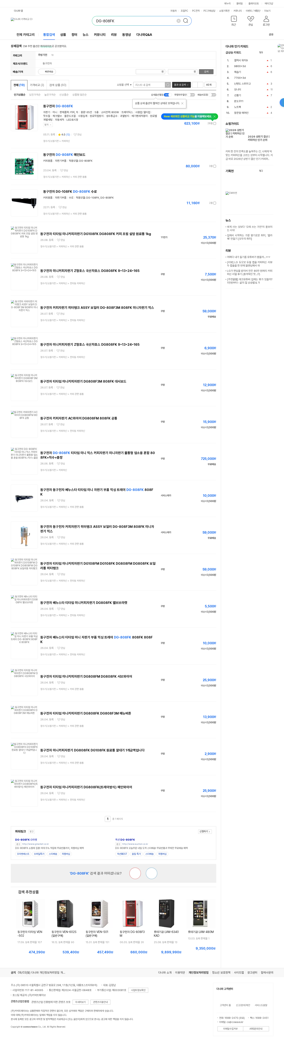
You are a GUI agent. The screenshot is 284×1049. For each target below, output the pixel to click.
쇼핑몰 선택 (123, 84)
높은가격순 (50, 94)
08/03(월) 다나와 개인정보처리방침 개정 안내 (44, 972)
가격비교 (37, 85)
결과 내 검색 (180, 84)
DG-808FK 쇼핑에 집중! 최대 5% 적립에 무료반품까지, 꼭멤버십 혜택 (49, 848)
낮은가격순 (35, 94)
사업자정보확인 (138, 990)
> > (64, 176)
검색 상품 (57, 85)
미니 (55, 112)
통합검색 (49, 35)
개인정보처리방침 (199, 972)
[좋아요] (151, 873)
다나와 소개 (165, 972)
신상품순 (64, 94)
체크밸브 (57, 116)
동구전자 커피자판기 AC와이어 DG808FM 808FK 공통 (78, 418)
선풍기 (237, 95)
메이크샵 (269, 3)
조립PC (184, 10)
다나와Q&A (144, 35)
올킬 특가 (136, 853)
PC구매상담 (209, 10)
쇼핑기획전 (224, 10)
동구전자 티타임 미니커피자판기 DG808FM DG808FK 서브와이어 (86, 676)
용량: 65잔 (86, 112)
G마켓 (26, 839)
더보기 (267, 10)
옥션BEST (122, 853)
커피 (72, 112)
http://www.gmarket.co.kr (35, 844)
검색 (206, 71)
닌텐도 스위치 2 (242, 83)
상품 (63, 35)
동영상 (126, 35)
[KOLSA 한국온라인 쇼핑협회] (18, 1036)
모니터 (237, 89)
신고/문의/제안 (243, 1005)
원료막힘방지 (97, 116)
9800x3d (240, 66)
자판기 (46, 112)
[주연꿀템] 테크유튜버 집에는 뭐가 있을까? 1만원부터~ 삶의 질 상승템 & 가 (249, 281)
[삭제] (179, 21)
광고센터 (252, 972)
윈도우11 (238, 101)
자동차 (173, 10)
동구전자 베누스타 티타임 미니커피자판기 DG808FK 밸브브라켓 (83, 603)
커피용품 (47, 160)
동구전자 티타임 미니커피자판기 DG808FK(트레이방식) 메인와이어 (86, 787)
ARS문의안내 (255, 1028)
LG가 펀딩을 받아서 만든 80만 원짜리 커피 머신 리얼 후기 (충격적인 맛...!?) (249, 272)
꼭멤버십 (66, 853)
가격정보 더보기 (201, 123)
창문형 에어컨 (241, 112)
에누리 (227, 3)
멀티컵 (146, 112)
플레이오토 (253, 3)
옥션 (125, 839)
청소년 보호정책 (221, 972)
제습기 (237, 72)
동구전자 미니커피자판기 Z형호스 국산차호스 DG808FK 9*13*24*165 (90, 271)
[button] (234, 22)
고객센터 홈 (225, 1005)
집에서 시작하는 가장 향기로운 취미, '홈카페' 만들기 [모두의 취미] (249, 237)
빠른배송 (49, 71)
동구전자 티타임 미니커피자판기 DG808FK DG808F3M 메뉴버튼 (85, 713)
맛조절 (46, 116)
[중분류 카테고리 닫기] (49, 55)
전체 (19, 85)
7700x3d (240, 77)
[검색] (186, 20)
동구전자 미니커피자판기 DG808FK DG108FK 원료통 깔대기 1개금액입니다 (92, 750)
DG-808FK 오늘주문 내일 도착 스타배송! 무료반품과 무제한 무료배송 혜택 (151, 848)
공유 (271, 34)
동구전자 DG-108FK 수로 (70, 192)
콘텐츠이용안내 (100, 1002)
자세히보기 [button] (80, 1002)
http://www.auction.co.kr (135, 844)
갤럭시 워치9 (241, 60)
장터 (74, 35)
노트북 (237, 107)
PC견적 (196, 10)
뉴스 (86, 35)
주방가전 (42, 54)
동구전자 (58, 106)
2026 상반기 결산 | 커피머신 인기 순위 (259, 138)
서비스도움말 (261, 1005)
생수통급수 (111, 116)
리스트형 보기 (195, 85)
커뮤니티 (237, 10)
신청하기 (204, 831)
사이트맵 (239, 972)
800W (115, 112)
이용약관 (180, 972)
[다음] (271, 52)
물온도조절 (70, 116)
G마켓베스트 (23, 853)
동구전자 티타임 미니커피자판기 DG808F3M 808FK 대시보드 (83, 381)
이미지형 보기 (200, 85)
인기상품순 (19, 94)
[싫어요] (135, 873)
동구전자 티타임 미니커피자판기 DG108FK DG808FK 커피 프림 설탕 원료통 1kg (95, 234)
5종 (97, 112)
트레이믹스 (127, 112)
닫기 (46, 124)
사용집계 (82, 116)
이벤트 (249, 10)
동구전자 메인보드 (64, 155)
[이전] (267, 52)
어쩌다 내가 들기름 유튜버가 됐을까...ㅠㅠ (248, 257)
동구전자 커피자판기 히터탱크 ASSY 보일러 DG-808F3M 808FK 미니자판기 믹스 (97, 308)
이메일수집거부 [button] (230, 1028)
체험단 (257, 10)
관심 (79, 134)
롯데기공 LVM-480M (201, 932)
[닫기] (182, 103)
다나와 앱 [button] (18, 10)
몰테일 (239, 3)
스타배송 (53, 853)
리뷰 (114, 35)
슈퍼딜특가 (39, 853)
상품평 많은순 (79, 94)
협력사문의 (267, 972)
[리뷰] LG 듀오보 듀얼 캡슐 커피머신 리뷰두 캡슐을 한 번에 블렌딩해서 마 (249, 264)
